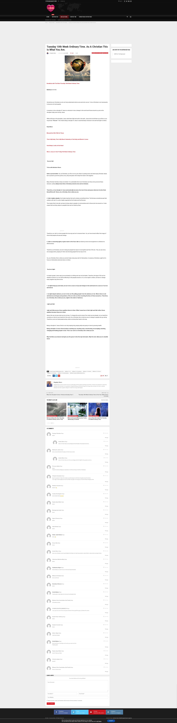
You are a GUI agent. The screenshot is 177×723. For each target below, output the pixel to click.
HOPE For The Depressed (119, 54)
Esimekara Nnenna (57, 584)
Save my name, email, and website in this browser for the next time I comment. (65, 700)
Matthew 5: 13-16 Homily (87, 371)
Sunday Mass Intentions (85, 16)
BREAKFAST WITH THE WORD (50, 19)
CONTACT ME (73, 16)
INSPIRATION (55, 16)
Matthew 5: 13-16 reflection (51, 373)
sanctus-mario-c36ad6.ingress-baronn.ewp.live (122, 718)
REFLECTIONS (64, 16)
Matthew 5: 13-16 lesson (97, 371)
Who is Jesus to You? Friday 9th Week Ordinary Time (61, 151)
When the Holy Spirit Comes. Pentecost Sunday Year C (60, 394)
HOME (47, 16)
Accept (111, 720)
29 (77, 53)
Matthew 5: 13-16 (68, 371)
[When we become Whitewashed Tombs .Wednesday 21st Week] (77, 410)
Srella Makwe (55, 592)
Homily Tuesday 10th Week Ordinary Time (56, 371)
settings (99, 721)
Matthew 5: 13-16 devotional (76, 371)
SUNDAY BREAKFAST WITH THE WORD (64, 19)
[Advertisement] (88, 33)
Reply (107, 437)
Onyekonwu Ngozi (56, 567)
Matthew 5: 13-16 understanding (63, 373)
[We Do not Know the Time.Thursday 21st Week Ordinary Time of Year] (56, 410)
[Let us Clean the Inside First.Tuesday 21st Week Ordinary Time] (98, 410)
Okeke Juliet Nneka (57, 534)
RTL (58, 1)
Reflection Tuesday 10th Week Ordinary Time (77, 373)
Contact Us (62, 1)
